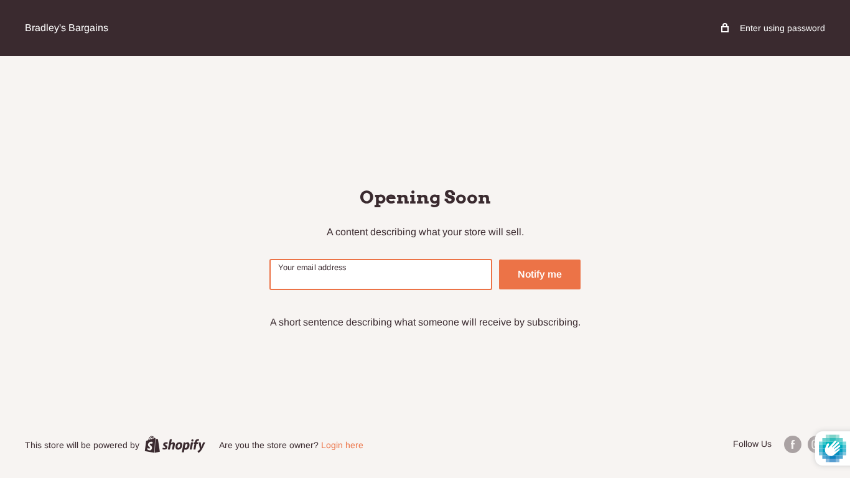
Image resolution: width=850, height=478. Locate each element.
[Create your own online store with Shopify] (174, 444)
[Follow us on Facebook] (792, 444)
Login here (342, 445)
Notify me (540, 274)
